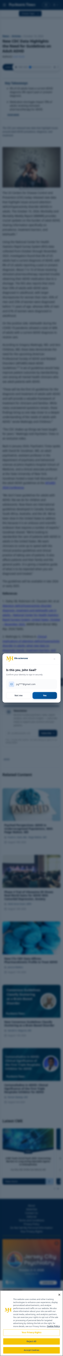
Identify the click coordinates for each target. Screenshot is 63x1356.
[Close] (59, 1294)
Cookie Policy (53, 1326)
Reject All (31, 1341)
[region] (31, 1323)
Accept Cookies (31, 1350)
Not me (18, 695)
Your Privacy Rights (31, 1332)
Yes (44, 695)
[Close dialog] (54, 659)
